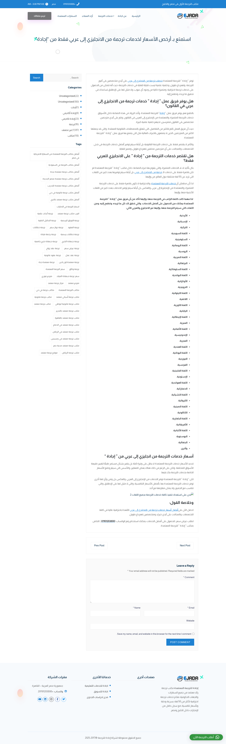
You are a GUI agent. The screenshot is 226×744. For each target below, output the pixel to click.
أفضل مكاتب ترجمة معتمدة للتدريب (63, 185)
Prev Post (99, 545)
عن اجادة (122, 16)
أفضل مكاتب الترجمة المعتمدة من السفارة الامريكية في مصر (56, 156)
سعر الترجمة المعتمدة (55, 269)
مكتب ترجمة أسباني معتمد (67, 297)
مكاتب (71, 135)
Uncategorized (67, 96)
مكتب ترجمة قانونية (43, 297)
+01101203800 (69, 4)
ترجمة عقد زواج (53, 248)
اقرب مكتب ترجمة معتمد (68, 213)
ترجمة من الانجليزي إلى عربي (148, 172)
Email (190, 608)
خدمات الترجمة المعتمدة (163, 183)
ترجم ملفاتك (39, 16)
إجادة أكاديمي (69, 113)
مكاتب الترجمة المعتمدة (69, 290)
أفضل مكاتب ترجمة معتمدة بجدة (64, 172)
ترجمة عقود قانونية (52, 255)
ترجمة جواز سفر (56, 227)
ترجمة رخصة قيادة (48, 234)
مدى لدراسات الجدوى (97, 697)
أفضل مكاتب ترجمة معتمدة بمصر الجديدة (61, 178)
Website (190, 620)
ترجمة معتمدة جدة (47, 262)
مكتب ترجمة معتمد (42, 304)
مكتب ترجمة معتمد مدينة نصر (66, 345)
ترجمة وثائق (74, 269)
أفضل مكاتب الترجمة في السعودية (63, 165)
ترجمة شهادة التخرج (70, 241)
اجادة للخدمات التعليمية (96, 685)
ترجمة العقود (73, 227)
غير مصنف (67, 130)
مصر (54, 4)
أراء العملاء (87, 16)
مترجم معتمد (73, 283)
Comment (188, 577)
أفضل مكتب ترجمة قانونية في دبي (64, 192)
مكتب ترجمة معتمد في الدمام (66, 325)
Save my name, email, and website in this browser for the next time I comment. (154, 634)
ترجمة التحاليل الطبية (47, 220)
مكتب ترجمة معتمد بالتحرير (67, 311)
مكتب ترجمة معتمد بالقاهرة (67, 318)
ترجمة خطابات (39, 227)
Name (136, 608)
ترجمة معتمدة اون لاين (69, 262)
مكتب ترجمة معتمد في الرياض (66, 332)
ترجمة (72, 124)
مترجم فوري (47, 276)
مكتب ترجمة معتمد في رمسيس (65, 338)
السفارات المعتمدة (67, 16)
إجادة (162, 113)
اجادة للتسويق (101, 691)
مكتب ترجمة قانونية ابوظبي (67, 304)
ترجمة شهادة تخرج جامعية (45, 241)
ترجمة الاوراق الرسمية (70, 220)
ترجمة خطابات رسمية (70, 234)
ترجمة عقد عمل (72, 255)
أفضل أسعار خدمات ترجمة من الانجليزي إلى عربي (154, 510)
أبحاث (73, 107)
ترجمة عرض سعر (71, 248)
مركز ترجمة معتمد (55, 283)
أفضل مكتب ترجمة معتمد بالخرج (65, 199)
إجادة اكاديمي (68, 118)
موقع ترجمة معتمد (49, 352)
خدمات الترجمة (105, 16)
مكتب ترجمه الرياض (70, 352)
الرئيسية (136, 16)
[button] (206, 737)
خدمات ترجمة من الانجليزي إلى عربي (145, 80)
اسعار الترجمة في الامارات (68, 206)
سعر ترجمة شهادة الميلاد (68, 276)
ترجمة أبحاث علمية (45, 213)
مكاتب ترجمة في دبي (45, 290)
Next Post (185, 545)
